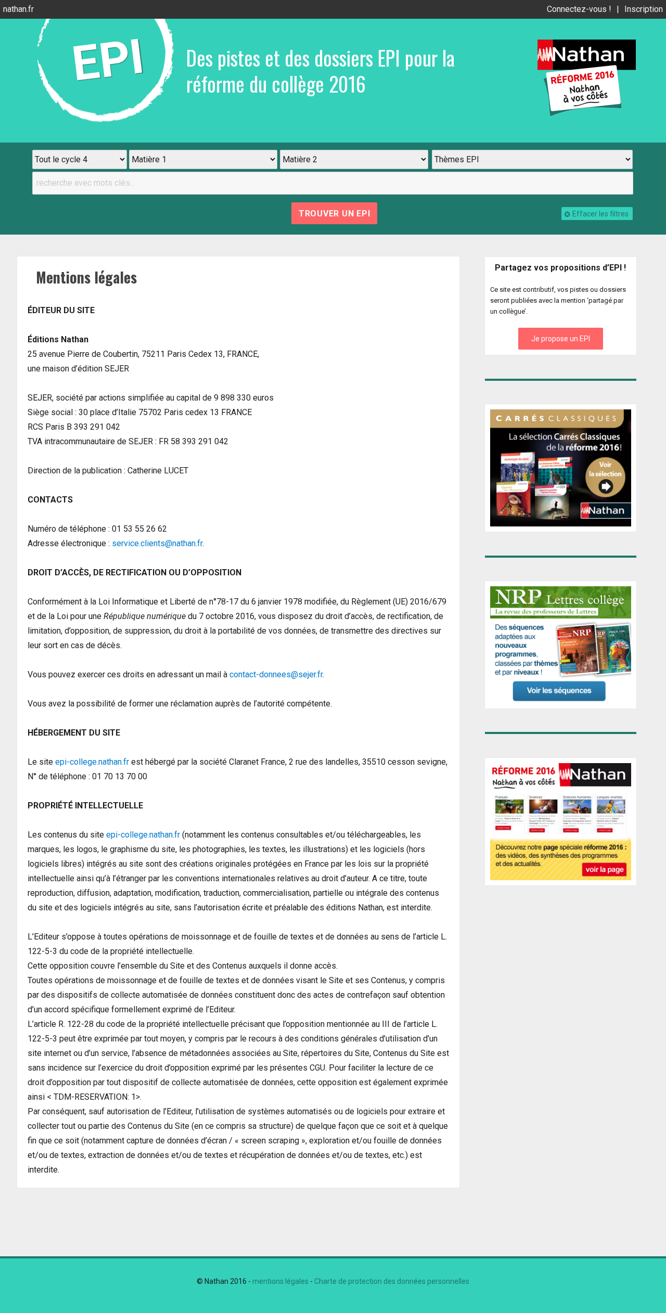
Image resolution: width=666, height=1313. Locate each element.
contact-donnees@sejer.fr (276, 674)
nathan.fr (18, 9)
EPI (108, 60)
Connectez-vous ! (579, 9)
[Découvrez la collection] (561, 467)
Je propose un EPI (560, 338)
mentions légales (280, 1281)
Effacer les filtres (600, 214)
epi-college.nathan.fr (92, 762)
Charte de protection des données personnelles (391, 1281)
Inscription (643, 9)
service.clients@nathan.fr (157, 543)
